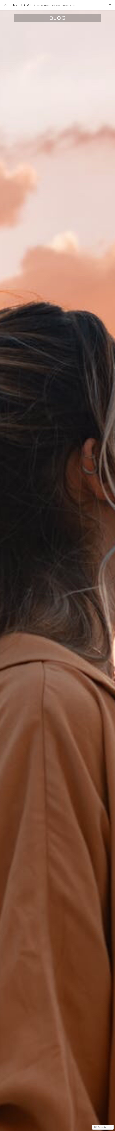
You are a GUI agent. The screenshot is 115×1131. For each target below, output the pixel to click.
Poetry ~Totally (19, 5)
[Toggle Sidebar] (110, 5)
